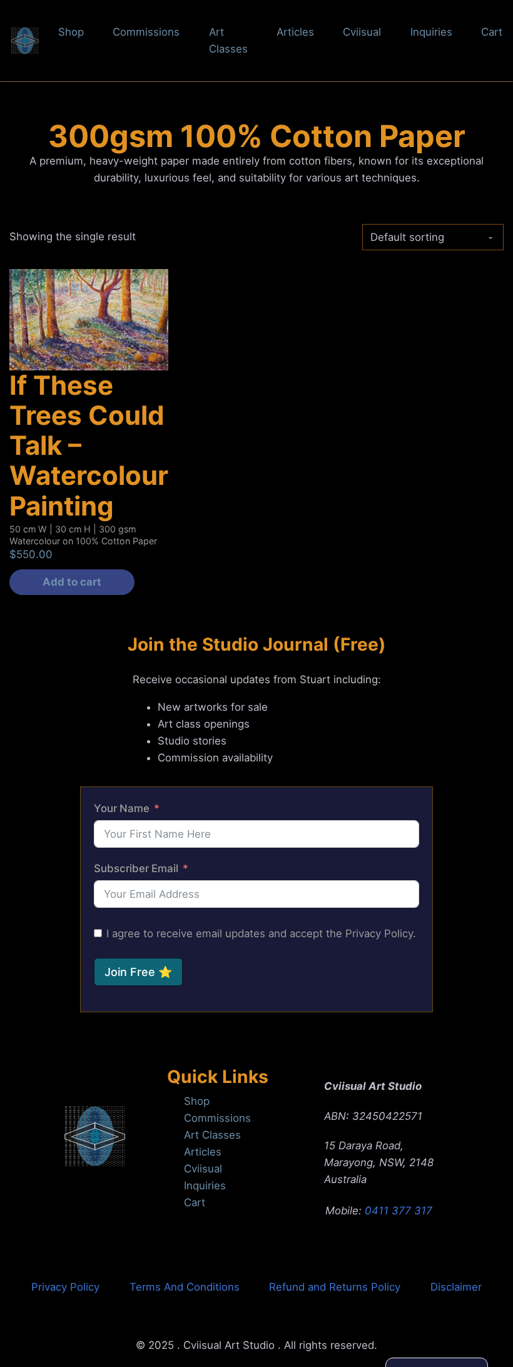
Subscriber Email (136, 868)
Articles (295, 32)
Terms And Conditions (185, 1287)
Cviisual (362, 32)
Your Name (122, 808)
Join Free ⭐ (138, 971)
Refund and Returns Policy (334, 1287)
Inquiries (431, 32)
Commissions (146, 32)
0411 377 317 (398, 1210)
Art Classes (228, 40)
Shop (71, 32)
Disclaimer (456, 1287)
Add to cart (72, 582)
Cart (491, 32)
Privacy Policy (65, 1287)
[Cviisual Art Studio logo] (95, 1138)
